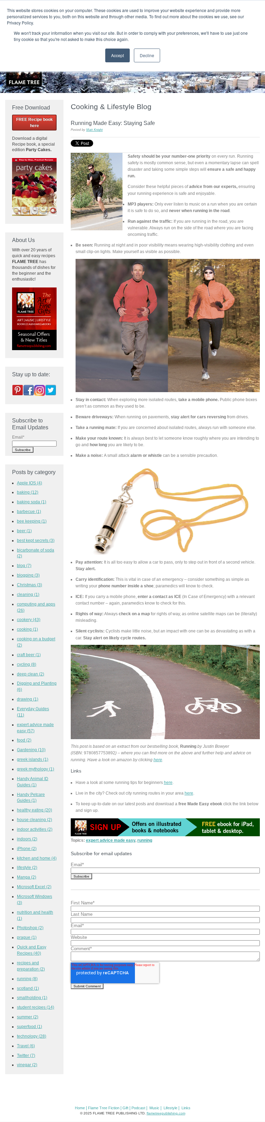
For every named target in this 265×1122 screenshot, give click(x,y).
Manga (26, 877)
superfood (29, 1026)
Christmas (29, 585)
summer (27, 1017)
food (24, 740)
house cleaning (34, 819)
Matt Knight (94, 130)
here (158, 759)
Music (154, 1108)
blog (24, 565)
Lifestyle (170, 1108)
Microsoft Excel (34, 886)
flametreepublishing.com (166, 1113)
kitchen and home (37, 858)
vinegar (27, 1064)
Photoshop (30, 927)
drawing (27, 699)
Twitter (26, 1055)
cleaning (28, 594)
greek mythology (35, 769)
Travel (26, 1046)
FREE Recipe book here (34, 122)
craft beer (29, 654)
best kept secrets (36, 540)
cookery (28, 619)
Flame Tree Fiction (103, 1108)
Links (185, 1108)
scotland (28, 988)
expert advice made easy (110, 840)
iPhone (27, 848)
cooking (27, 629)
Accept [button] (117, 55)
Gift (125, 1108)
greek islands (32, 759)
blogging (28, 575)
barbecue (29, 511)
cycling (26, 664)
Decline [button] (147, 55)
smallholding (32, 997)
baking (27, 492)
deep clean (30, 674)
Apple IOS (29, 483)
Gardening (31, 749)
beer (24, 530)
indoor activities (34, 829)
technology (31, 1036)
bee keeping (32, 521)
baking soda (31, 502)
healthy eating (34, 810)
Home (80, 1108)
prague (27, 937)
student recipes (35, 1007)
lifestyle (27, 867)
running (144, 840)
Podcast (138, 1108)
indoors (27, 839)
